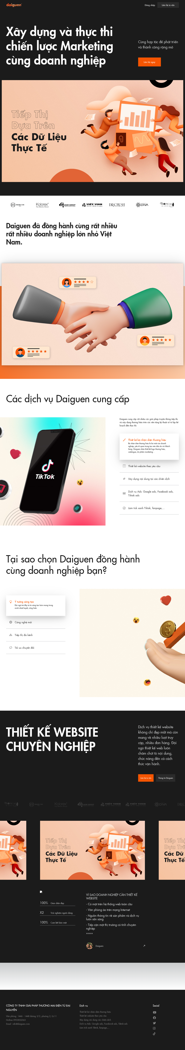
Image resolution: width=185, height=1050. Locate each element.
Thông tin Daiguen (165, 778)
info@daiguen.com (21, 1023)
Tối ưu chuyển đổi (24, 647)
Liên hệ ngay (149, 61)
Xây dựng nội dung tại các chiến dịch (149, 478)
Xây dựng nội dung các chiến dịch (95, 1019)
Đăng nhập (150, 5)
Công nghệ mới (23, 622)
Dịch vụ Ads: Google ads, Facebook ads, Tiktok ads (150, 493)
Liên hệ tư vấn (168, 5)
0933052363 (19, 1019)
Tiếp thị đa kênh (24, 635)
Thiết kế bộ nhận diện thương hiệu (147, 440)
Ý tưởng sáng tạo (24, 601)
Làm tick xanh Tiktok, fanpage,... (146, 508)
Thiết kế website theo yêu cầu (144, 466)
